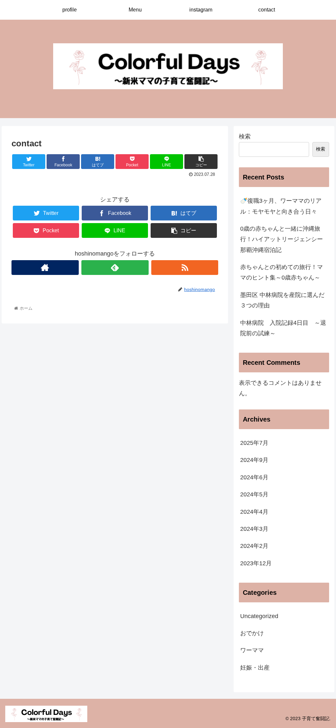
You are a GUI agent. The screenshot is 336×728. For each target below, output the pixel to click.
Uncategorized (259, 616)
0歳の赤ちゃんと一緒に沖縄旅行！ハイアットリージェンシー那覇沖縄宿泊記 (281, 239)
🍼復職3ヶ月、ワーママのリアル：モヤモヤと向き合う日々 (281, 206)
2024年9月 (254, 460)
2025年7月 (254, 443)
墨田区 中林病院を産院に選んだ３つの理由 (282, 300)
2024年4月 (254, 512)
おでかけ (252, 633)
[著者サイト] (45, 267)
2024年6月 (254, 477)
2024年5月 (254, 494)
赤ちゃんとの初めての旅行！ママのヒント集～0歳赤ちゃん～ (281, 272)
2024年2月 (254, 546)
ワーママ (252, 650)
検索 (245, 136)
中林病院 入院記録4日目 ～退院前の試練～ (283, 328)
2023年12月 (256, 563)
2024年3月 (254, 529)
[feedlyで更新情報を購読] (115, 267)
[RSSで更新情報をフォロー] (185, 267)
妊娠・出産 (255, 667)
